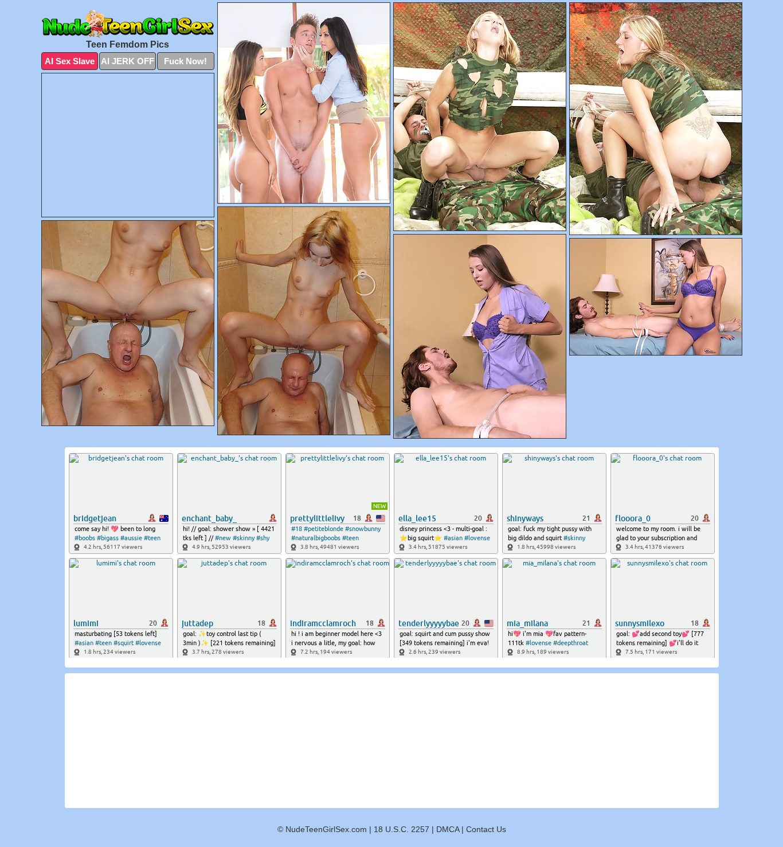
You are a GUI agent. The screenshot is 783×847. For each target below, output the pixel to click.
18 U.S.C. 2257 (401, 829)
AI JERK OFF (127, 61)
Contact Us (486, 829)
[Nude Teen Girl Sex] (127, 23)
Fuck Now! (185, 61)
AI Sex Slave (70, 61)
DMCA (447, 829)
